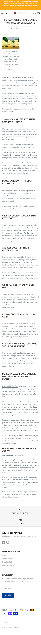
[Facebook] (3, 542)
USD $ (6, 622)
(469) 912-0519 (16, 455)
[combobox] (23, 29)
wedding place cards (9, 467)
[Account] (33, 12)
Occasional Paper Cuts (10, 93)
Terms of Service (8, 565)
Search (4, 555)
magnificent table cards (29, 462)
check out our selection (23, 438)
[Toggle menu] (2, 12)
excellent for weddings (17, 482)
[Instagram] (7, 542)
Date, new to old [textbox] (21, 29)
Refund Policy (7, 558)
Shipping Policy (7, 562)
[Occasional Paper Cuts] (20, 13)
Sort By (10, 29)
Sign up (8, 595)
